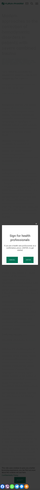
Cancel (12, 260)
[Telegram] (16, 486)
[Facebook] (2, 486)
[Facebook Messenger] (21, 486)
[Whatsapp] (12, 486)
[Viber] (7, 486)
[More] (26, 486)
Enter (28, 260)
